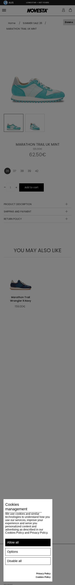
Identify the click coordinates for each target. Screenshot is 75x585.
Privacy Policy (43, 574)
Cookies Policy (43, 577)
